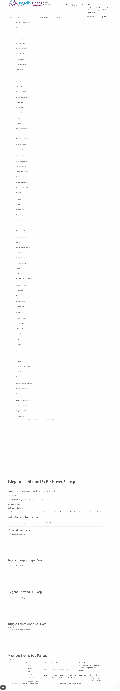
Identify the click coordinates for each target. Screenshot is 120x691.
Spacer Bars (19, 192)
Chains (18, 268)
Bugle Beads (19, 69)
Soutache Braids (20, 306)
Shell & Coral (19, 107)
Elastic (18, 296)
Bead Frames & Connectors (23, 247)
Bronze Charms (20, 334)
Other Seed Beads (21, 64)
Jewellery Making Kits (22, 388)
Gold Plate (48, 522)
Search (104, 16)
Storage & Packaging (22, 406)
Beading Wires (20, 290)
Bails (17, 273)
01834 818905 (48, 5)
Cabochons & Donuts (22, 351)
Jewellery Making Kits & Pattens (24, 383)
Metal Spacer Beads (21, 156)
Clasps (18, 204)
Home (12, 17)
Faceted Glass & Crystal (22, 118)
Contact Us (58, 17)
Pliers (17, 377)
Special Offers (20, 416)
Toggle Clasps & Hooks (22, 215)
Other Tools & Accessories (23, 366)
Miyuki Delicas (20, 28)
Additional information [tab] (14, 504)
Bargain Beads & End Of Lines (24, 411)
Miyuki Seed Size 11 (21, 48)
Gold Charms (19, 328)
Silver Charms (20, 323)
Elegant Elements (21, 230)
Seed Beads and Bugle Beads (24, 22)
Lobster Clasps (20, 220)
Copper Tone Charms (21, 339)
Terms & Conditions (33, 681)
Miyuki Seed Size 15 (21, 54)
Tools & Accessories (21, 356)
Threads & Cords (20, 301)
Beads (17, 76)
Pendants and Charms (22, 318)
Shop (17, 17)
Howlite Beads (20, 102)
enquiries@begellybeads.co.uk (75, 5)
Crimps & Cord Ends (21, 237)
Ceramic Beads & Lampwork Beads (25, 92)
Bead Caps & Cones (21, 263)
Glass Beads (19, 86)
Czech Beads (19, 134)
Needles (18, 361)
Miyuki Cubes (20, 59)
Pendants (18, 344)
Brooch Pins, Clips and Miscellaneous (26, 279)
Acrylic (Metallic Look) (22, 187)
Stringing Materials (21, 285)
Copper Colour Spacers (22, 182)
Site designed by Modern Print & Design (70, 683)
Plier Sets (18, 371)
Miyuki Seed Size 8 (21, 43)
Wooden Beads (20, 113)
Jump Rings (19, 242)
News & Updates (43, 17)
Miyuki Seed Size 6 (21, 38)
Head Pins (19, 253)
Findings (18, 199)
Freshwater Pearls (21, 123)
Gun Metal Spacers (21, 166)
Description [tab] (11, 502)
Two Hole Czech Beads (22, 128)
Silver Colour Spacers (22, 161)
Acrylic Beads (19, 81)
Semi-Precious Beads (21, 97)
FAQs (51, 17)
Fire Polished (19, 149)
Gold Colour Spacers (21, 177)
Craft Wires (19, 313)
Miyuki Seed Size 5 (21, 33)
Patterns (18, 394)
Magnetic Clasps (20, 209)
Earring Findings (20, 258)
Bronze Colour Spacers (22, 171)
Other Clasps (19, 225)
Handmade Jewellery (22, 400)
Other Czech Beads (21, 144)
